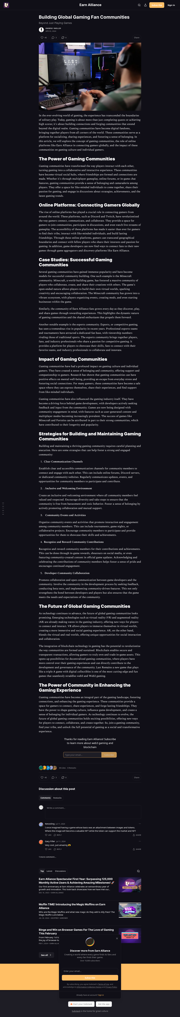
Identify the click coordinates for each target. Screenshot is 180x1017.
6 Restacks (71, 768)
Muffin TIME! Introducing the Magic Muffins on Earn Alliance (72, 906)
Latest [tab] (49, 871)
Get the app (104, 1004)
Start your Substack (82, 1004)
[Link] (35, 159)
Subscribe (157, 5)
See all (44, 955)
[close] (117, 938)
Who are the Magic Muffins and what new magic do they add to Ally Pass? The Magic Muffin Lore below (77, 913)
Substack (76, 1011)
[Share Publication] (145, 5)
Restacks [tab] (57, 798)
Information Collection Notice (89, 987)
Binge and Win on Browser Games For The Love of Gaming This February (76, 931)
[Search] (139, 5)
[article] (90, 887)
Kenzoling (50, 823)
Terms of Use (103, 984)
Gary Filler (50, 841)
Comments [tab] (45, 798)
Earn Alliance (57, 893)
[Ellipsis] (140, 823)
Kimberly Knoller (53, 28)
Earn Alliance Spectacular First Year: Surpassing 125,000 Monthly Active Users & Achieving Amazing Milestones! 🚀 (76, 880)
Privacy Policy (111, 987)
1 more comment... (47, 857)
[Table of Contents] (3, 508)
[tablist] (51, 798)
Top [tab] (42, 871)
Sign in (171, 5)
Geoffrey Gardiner (59, 918)
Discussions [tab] (60, 871)
